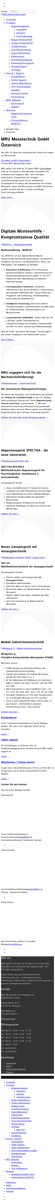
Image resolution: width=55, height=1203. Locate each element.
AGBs (8, 1066)
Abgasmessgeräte (20, 26)
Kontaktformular (19, 93)
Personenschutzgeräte (22, 63)
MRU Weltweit (13, 100)
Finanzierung (17, 97)
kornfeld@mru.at (35, 889)
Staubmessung (18, 46)
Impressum (11, 1063)
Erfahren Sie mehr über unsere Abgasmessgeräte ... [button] (24, 417)
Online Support (19, 80)
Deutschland (17, 103)
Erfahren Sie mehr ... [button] (10, 513)
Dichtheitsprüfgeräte (21, 60)
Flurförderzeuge (24, 36)
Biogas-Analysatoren (21, 40)
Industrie (20, 33)
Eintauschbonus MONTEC (19, 122)
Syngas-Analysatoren (22, 43)
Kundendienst (18, 77)
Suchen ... (5, 11)
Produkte (10, 23)
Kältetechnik (17, 56)
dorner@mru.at (15, 944)
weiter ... (5, 734)
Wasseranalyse (18, 67)
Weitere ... (16, 107)
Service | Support (15, 73)
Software (16, 70)
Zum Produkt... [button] (8, 339)
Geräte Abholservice (21, 83)
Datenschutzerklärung (16, 1069)
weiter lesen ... (7, 197)
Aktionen (10, 110)
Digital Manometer (20, 53)
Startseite (11, 19)
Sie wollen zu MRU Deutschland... (16, 160)
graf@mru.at (26, 837)
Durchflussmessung (21, 50)
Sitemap (10, 1072)
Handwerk (21, 30)
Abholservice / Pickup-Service (18, 762)
